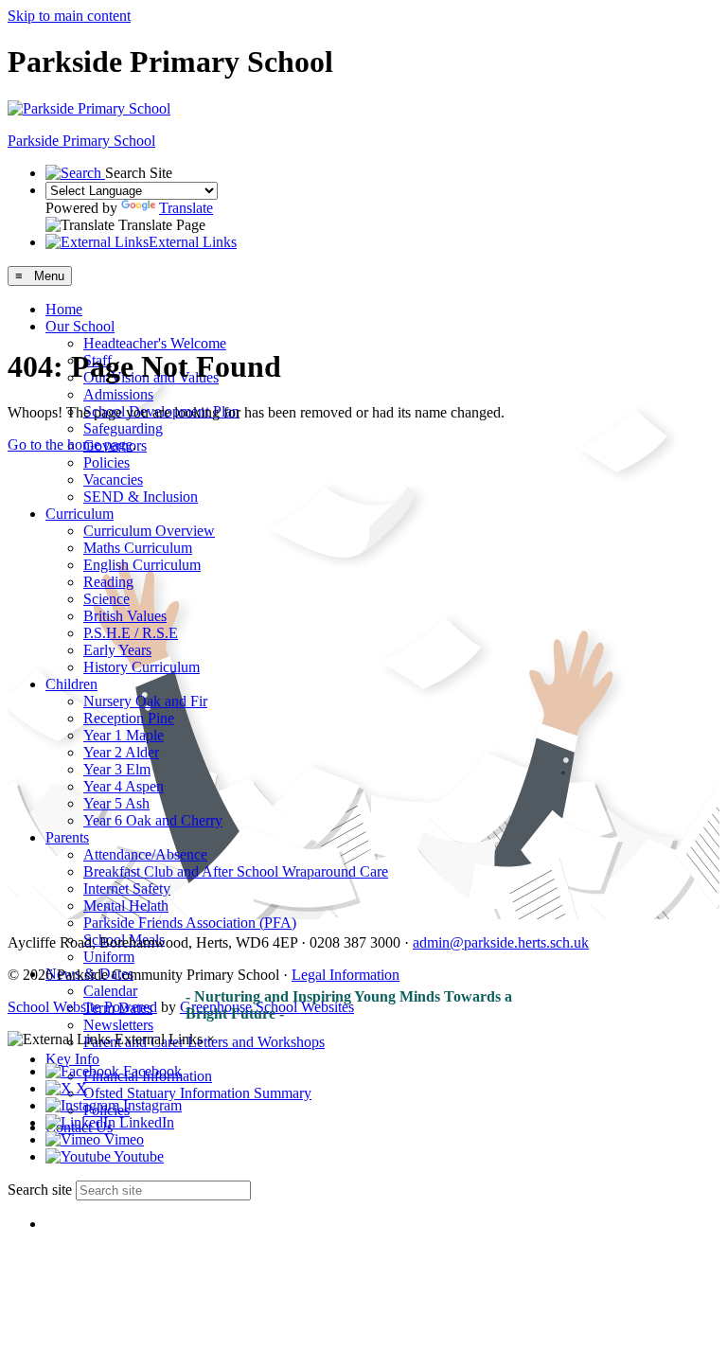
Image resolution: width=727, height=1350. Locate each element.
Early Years (117, 650)
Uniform (108, 957)
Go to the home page (70, 444)
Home (63, 309)
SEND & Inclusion (140, 496)
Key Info (72, 1059)
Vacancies (113, 479)
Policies (106, 462)
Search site (40, 1189)
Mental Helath (125, 905)
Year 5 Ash (116, 803)
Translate (186, 208)
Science (106, 599)
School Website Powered (82, 1007)
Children (71, 684)
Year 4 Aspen (123, 786)
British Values (125, 616)
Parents (67, 837)
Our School (80, 326)
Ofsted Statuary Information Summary (197, 1093)
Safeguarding (123, 428)
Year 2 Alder (121, 752)
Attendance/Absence (145, 854)
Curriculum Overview (149, 531)
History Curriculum (141, 667)
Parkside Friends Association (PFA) (189, 923)
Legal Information (345, 975)
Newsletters (118, 1025)
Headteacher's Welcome (154, 343)
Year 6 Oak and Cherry (152, 820)
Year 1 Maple (123, 735)
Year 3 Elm (117, 769)
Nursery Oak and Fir (145, 701)
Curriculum (79, 514)
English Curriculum (142, 565)
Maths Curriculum (137, 548)
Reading (108, 582)
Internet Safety (126, 888)
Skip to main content (69, 16)
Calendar (110, 991)
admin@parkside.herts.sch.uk (501, 942)
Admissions (118, 394)
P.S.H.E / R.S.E (130, 633)
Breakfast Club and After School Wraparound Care (235, 871)
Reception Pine (128, 718)
